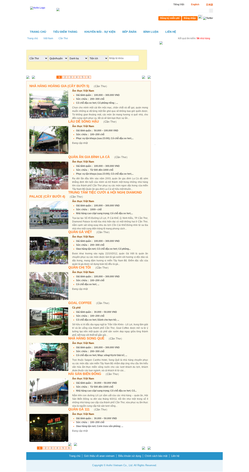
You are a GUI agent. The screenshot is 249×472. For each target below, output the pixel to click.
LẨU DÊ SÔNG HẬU (93, 121)
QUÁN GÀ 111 (88, 409)
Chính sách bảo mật (156, 455)
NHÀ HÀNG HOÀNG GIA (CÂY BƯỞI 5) (69, 86)
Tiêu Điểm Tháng (65, 31)
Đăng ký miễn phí (169, 18)
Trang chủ (38, 31)
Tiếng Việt (178, 4)
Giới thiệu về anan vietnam (99, 455)
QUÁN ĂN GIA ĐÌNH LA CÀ (98, 157)
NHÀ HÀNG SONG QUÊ (96, 338)
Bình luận (150, 31)
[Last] (148, 77)
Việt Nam (48, 38)
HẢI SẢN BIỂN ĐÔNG (94, 374)
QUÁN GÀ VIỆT (89, 232)
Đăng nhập (190, 18)
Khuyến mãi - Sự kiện (99, 31)
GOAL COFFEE (89, 303)
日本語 (209, 4)
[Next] (142, 77)
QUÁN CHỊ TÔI (89, 267)
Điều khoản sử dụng (129, 455)
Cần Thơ (63, 38)
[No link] (28, 77)
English (195, 4)
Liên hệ (170, 31)
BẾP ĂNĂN (129, 31)
